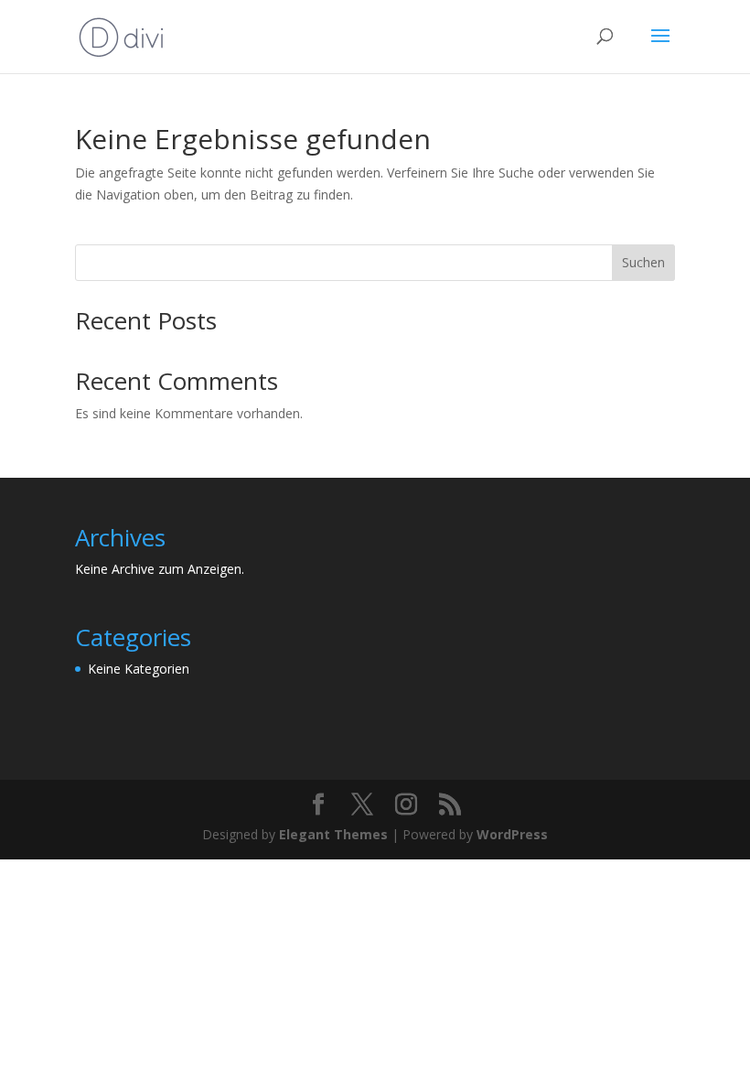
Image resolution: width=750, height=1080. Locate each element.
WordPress (512, 834)
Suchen (643, 262)
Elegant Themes (333, 834)
